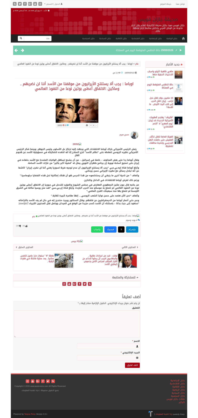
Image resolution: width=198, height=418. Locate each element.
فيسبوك (110, 229)
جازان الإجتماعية (155, 38)
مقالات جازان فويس (175, 399)
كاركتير (182, 402)
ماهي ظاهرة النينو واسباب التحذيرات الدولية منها (160, 73)
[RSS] (15, 4)
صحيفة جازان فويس (158, 19)
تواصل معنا (180, 4)
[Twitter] (20, 4)
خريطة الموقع (165, 4)
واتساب (97, 229)
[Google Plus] (30, 4)
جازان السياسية (88, 38)
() (17, 225)
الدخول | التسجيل (53, 4)
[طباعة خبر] (87, 125)
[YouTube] (35, 4)
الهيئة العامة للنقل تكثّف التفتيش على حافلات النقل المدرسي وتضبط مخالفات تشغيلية (160, 141)
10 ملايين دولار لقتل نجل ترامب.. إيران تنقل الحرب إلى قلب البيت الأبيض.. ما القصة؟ (161, 102)
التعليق (136, 308)
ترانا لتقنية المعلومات (163, 414)
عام (136, 64)
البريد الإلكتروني (130, 352)
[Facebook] (25, 4)
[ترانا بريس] (151, 414)
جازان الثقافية (121, 38)
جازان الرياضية (171, 38)
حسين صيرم (124, 134)
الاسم (136, 341)
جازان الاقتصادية (137, 38)
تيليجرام (132, 229)
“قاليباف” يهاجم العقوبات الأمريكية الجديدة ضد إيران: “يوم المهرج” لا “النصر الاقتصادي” (160, 122)
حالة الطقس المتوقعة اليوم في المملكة (138, 50)
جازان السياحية (105, 38)
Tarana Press (30, 414)
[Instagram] (40, 4)
